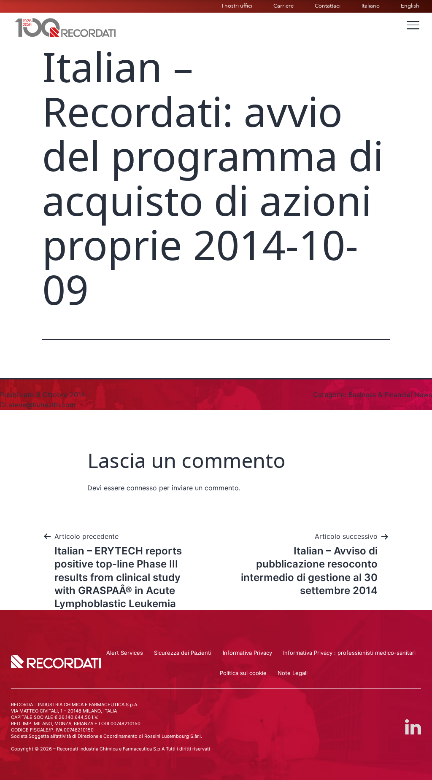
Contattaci (327, 6)
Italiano (371, 6)
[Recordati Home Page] (65, 26)
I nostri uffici (237, 6)
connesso (142, 488)
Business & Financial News (390, 394)
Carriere (283, 6)
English (410, 6)
